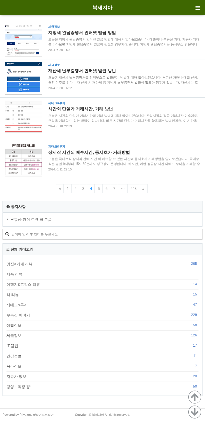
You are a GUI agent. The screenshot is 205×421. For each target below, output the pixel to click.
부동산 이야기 (101, 315)
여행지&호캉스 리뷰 (101, 284)
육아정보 (101, 366)
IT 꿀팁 (101, 345)
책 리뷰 (101, 294)
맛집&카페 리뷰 (101, 264)
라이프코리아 (45, 415)
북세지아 (102, 7)
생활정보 (101, 325)
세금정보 (101, 335)
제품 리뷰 (101, 274)
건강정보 (101, 356)
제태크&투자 (101, 304)
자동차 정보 (101, 376)
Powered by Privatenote (18, 415)
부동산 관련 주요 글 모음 (31, 219)
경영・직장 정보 (101, 386)
